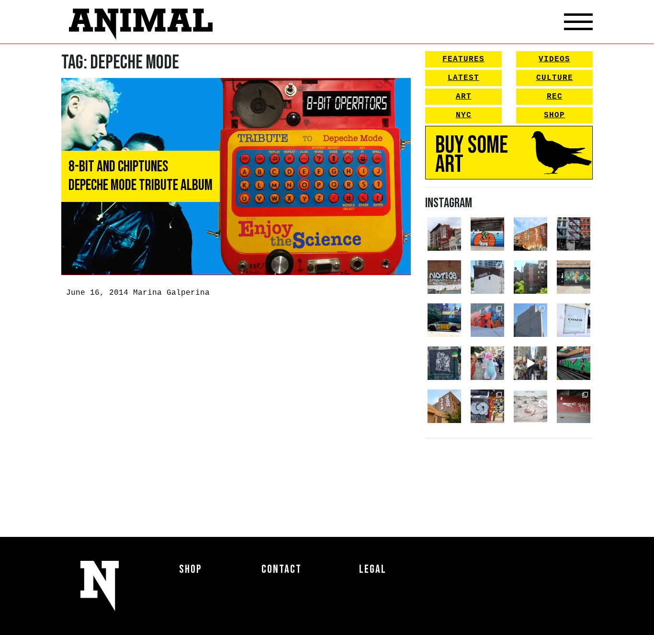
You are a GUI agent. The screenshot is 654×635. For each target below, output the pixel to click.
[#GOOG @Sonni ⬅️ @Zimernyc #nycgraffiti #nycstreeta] (487, 406)
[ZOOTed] (530, 320)
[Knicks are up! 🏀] (487, 320)
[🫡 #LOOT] (444, 320)
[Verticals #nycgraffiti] (530, 234)
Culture (554, 78)
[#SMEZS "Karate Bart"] (573, 277)
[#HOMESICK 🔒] (487, 277)
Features (463, 59)
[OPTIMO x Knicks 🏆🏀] (530, 277)
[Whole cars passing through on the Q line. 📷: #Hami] (573, 363)
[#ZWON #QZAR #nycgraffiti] (444, 406)
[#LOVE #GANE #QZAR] (573, 234)
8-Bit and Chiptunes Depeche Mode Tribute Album (140, 175)
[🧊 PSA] (573, 320)
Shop (554, 115)
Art (464, 96)
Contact (281, 569)
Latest (463, 78)
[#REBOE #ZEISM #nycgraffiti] (573, 406)
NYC (464, 115)
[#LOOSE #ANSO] (444, 234)
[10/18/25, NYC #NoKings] (487, 363)
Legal (372, 569)
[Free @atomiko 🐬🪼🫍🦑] (487, 234)
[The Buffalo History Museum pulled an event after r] (530, 406)
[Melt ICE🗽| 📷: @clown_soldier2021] (444, 363)
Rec (555, 96)
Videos (554, 59)
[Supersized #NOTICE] (444, 277)
